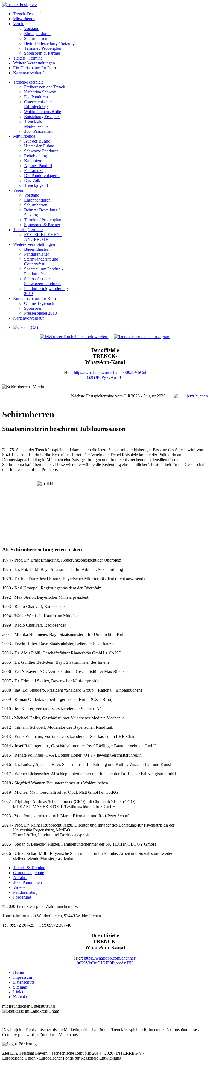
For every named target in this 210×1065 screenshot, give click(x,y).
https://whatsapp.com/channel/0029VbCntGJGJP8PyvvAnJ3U (110, 375)
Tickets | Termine (28, 58)
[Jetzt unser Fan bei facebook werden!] (77, 336)
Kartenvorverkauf (28, 72)
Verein (18, 23)
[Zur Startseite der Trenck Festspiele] (19, 4)
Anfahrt (20, 877)
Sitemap (20, 987)
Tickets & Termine (29, 867)
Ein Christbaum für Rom (34, 68)
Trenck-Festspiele (28, 13)
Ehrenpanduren (37, 33)
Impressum (22, 977)
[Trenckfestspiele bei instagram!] (142, 336)
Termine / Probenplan (42, 48)
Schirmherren (35, 38)
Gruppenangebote (28, 872)
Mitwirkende (24, 18)
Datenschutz (23, 982)
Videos (19, 887)
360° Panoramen (27, 882)
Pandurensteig (25, 892)
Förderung (22, 897)
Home (18, 972)
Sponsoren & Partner (42, 53)
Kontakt (20, 997)
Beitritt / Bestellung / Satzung (49, 43)
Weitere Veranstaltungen (34, 63)
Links (18, 992)
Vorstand (31, 28)
